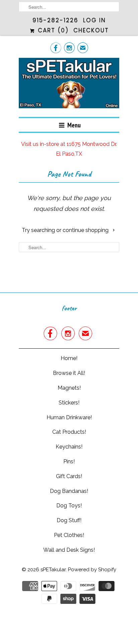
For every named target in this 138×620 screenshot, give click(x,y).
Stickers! (69, 402)
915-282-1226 (55, 20)
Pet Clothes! (69, 535)
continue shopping (86, 230)
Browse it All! (69, 373)
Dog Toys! (69, 505)
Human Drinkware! (69, 417)
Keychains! (69, 446)
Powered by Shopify (92, 570)
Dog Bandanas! (69, 491)
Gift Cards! (69, 476)
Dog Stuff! (69, 520)
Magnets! (69, 388)
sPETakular (53, 570)
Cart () (52, 30)
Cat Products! (69, 432)
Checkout (91, 30)
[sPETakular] (69, 85)
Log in (94, 20)
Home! (69, 358)
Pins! (69, 461)
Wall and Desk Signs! (69, 550)
